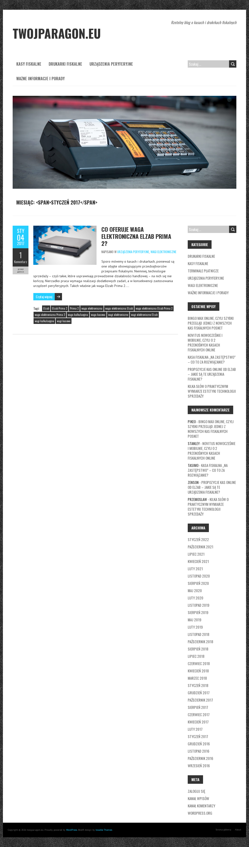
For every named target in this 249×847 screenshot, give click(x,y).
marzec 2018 (197, 678)
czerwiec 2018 (199, 663)
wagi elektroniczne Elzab (144, 315)
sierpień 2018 (198, 648)
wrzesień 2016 (199, 765)
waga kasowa (98, 315)
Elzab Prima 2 (59, 308)
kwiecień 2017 (198, 721)
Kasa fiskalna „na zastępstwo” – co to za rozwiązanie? (212, 359)
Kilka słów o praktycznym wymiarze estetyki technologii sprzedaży (212, 391)
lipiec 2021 (196, 554)
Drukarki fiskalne (65, 64)
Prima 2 (74, 308)
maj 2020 (195, 590)
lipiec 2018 (196, 656)
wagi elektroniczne (118, 315)
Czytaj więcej (44, 296)
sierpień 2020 (198, 583)
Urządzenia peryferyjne (111, 64)
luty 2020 (195, 597)
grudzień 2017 (199, 692)
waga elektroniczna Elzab (119, 308)
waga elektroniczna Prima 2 (50, 315)
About (238, 829)
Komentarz (20, 261)
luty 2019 (195, 627)
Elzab (46, 308)
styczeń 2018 (198, 685)
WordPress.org (200, 813)
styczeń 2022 (198, 539)
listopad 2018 (198, 634)
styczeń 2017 (198, 736)
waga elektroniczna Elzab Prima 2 (154, 308)
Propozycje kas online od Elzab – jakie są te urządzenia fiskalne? (212, 374)
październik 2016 (200, 758)
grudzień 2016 (199, 743)
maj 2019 (194, 619)
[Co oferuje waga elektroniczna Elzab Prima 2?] (65, 228)
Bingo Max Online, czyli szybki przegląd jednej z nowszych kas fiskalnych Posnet (211, 322)
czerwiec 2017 (199, 714)
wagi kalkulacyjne (44, 321)
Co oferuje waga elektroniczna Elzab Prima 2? (136, 236)
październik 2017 (200, 700)
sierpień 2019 (198, 612)
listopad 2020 (199, 576)
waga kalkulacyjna (78, 315)
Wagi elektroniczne (163, 251)
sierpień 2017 (198, 707)
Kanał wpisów (198, 798)
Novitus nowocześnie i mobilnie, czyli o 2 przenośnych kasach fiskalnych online (205, 342)
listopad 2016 (198, 751)
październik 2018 (200, 641)
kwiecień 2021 (198, 561)
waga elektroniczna (91, 308)
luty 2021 (195, 568)
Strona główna (223, 829)
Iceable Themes (104, 829)
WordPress (71, 829)
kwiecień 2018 (198, 670)
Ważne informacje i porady (40, 78)
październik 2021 (200, 546)
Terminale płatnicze (203, 270)
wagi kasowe (63, 321)
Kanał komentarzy (201, 805)
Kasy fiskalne (28, 64)
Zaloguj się (196, 791)
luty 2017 (195, 729)
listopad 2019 (198, 605)
